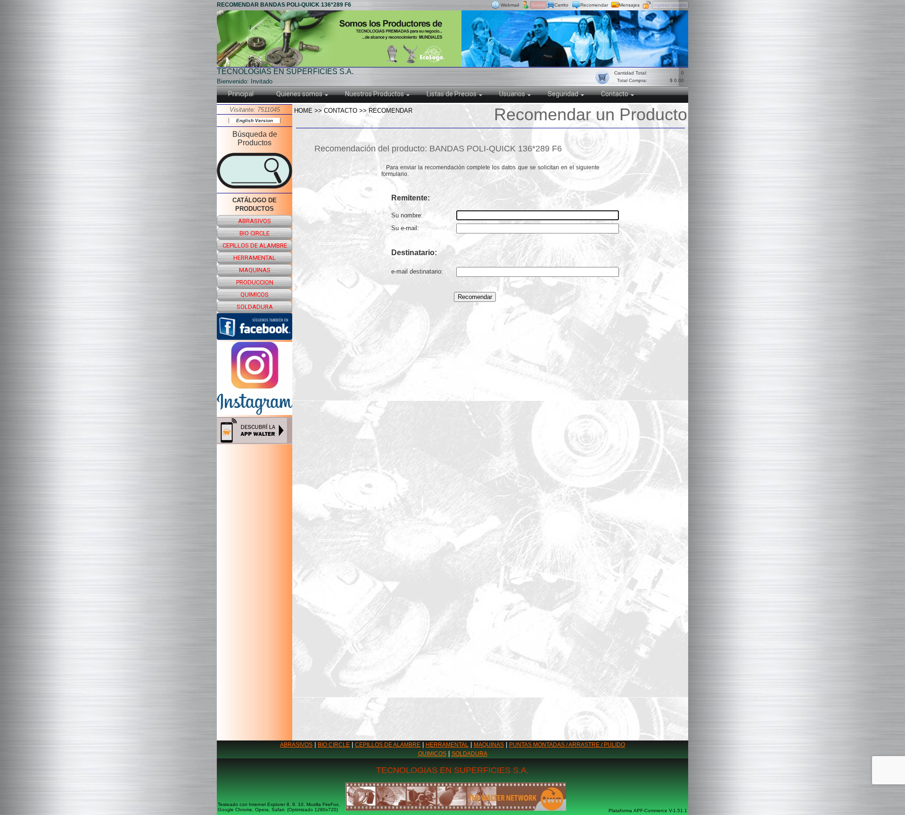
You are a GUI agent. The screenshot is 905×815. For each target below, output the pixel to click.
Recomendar (594, 5)
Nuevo (538, 5)
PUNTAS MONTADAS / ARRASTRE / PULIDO (567, 744)
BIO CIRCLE (334, 744)
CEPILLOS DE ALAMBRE (387, 744)
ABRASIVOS (296, 744)
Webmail (510, 5)
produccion (254, 282)
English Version (254, 120)
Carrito (561, 5)
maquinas (255, 270)
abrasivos (254, 221)
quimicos (254, 294)
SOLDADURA (469, 753)
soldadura (255, 306)
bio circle (254, 233)
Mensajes (629, 5)
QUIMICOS (432, 753)
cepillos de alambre (254, 245)
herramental (254, 257)
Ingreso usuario (670, 5)
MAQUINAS (489, 744)
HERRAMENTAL (447, 744)
